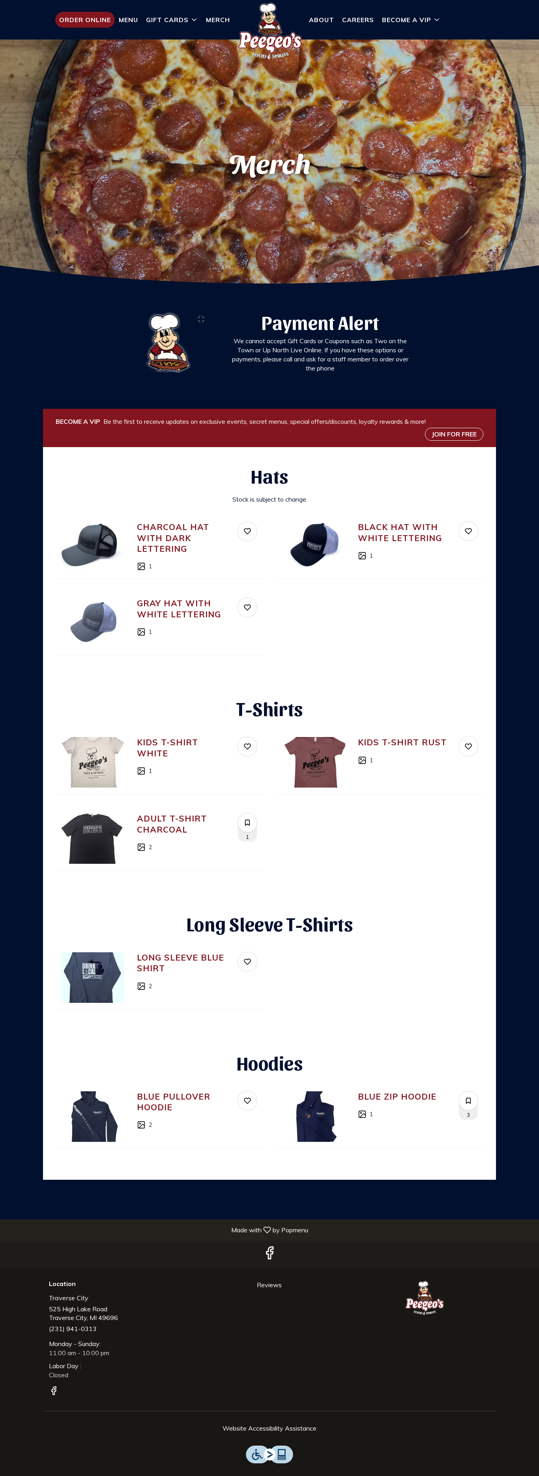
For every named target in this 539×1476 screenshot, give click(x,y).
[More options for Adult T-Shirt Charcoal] (247, 822)
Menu (128, 20)
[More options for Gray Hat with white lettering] (247, 607)
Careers (358, 20)
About (321, 20)
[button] (172, 20)
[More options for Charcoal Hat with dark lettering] (247, 531)
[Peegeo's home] (269, 31)
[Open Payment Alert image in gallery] (204, 319)
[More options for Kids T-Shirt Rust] (468, 746)
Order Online (85, 20)
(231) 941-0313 (73, 1329)
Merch (218, 20)
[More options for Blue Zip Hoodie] (468, 1100)
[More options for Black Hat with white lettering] (468, 531)
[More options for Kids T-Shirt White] (247, 746)
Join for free (454, 434)
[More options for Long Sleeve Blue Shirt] (247, 961)
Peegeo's (424, 1298)
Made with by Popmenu (157, 1229)
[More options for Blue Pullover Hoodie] (247, 1100)
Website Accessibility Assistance (269, 1428)
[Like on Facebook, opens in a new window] (269, 1255)
